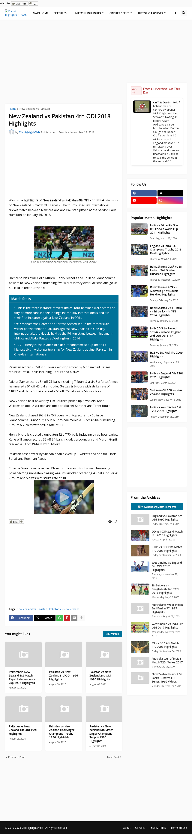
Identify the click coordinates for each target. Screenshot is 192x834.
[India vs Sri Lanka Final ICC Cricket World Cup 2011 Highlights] (139, 229)
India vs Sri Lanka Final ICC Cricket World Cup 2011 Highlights (164, 228)
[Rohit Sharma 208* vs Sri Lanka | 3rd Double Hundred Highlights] (139, 270)
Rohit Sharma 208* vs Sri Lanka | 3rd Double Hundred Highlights (166, 270)
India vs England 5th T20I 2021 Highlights (166, 375)
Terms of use (179, 827)
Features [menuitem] (60, 13)
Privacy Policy (157, 827)
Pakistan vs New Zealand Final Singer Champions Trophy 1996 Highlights (61, 731)
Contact (140, 827)
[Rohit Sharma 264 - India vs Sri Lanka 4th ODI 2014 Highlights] (139, 311)
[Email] (74, 618)
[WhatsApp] (59, 618)
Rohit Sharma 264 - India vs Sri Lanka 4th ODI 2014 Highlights (166, 311)
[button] (176, 13)
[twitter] (170, 193)
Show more (112, 633)
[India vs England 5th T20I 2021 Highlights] (139, 377)
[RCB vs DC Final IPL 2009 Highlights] (139, 356)
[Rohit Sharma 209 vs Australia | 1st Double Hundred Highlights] (139, 291)
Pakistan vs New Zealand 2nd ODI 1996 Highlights (100, 675)
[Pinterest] (67, 618)
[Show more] (81, 618)
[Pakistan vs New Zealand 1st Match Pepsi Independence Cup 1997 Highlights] (23, 654)
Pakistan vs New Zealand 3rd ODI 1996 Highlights (63, 675)
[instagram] (170, 200)
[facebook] (144, 193)
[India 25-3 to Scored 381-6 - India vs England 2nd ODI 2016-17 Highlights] (139, 332)
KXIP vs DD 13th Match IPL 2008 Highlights (167, 548)
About (126, 827)
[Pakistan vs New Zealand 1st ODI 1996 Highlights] (23, 709)
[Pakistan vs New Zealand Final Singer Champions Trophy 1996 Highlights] (63, 709)
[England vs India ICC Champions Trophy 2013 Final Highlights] (139, 249)
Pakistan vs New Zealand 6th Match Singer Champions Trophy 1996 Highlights (101, 733)
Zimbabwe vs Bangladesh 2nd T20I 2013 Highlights (165, 588)
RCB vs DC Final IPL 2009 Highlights (166, 354)
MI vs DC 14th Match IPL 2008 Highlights (165, 645)
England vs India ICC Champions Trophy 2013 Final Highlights (166, 249)
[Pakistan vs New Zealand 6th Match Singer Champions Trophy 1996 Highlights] (104, 709)
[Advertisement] (96, 50)
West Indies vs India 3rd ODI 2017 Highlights (167, 625)
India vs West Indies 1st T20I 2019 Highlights (165, 409)
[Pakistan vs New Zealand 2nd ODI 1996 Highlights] (104, 654)
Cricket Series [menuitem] (119, 13)
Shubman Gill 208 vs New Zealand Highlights (166, 392)
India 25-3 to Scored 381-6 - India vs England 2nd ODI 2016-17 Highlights (165, 333)
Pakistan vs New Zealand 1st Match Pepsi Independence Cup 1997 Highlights (22, 677)
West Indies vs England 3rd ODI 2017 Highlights (167, 566)
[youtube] (144, 200)
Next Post (113, 757)
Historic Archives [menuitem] (150, 13)
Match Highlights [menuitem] (88, 13)
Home (12, 108)
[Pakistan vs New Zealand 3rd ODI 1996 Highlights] (63, 654)
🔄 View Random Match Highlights (157, 506)
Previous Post (16, 757)
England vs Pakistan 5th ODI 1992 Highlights (167, 517)
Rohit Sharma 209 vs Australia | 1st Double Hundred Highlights (164, 290)
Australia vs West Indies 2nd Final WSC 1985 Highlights (167, 608)
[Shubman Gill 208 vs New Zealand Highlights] (139, 394)
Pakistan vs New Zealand (64, 609)
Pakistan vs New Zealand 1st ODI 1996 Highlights (23, 729)
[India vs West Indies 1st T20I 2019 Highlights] (139, 411)
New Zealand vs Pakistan (34, 108)
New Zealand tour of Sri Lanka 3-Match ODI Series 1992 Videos (167, 677)
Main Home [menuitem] (40, 13)
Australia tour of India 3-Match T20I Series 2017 (167, 660)
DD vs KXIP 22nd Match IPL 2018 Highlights (167, 533)
